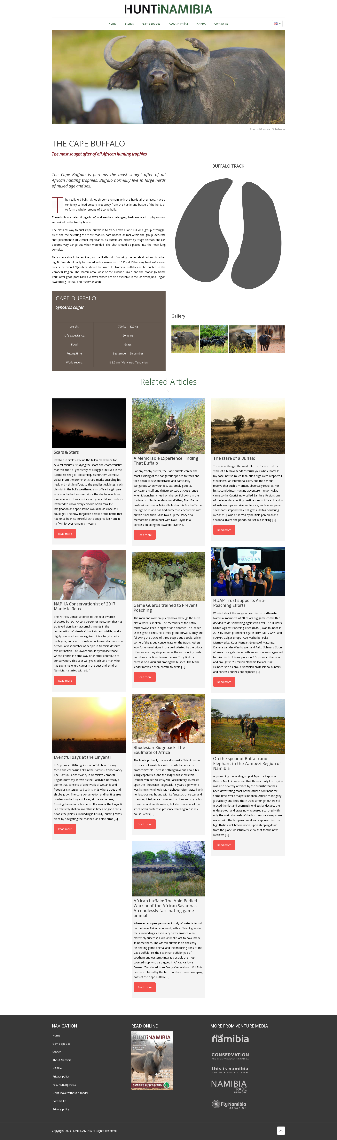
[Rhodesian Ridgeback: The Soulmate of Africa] (169, 718)
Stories (56, 1052)
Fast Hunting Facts (64, 1084)
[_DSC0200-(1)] (185, 339)
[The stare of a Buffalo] (248, 426)
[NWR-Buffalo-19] (271, 339)
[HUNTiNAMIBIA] (169, 9)
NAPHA (57, 1068)
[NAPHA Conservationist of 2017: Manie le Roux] (89, 575)
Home (56, 1035)
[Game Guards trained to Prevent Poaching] (169, 576)
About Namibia (61, 1060)
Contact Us (59, 1101)
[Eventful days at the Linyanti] (89, 725)
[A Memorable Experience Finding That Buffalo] (169, 426)
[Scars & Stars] (89, 423)
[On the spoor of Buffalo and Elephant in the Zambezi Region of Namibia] (248, 726)
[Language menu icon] (277, 23)
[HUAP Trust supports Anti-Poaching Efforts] (248, 571)
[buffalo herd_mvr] (214, 339)
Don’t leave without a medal (70, 1093)
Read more (65, 534)
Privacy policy (60, 1076)
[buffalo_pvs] (242, 339)
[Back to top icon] (281, 1131)
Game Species (61, 1043)
